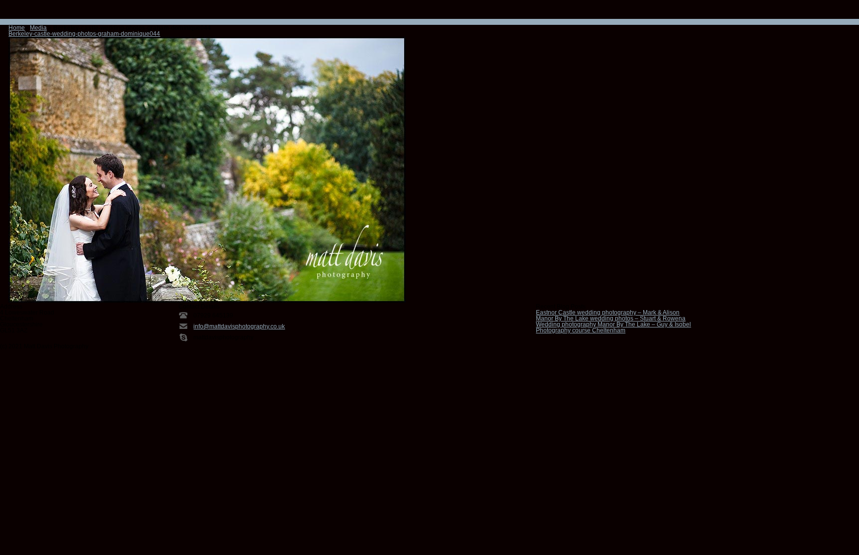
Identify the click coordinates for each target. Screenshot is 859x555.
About (131, 22)
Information (31, 22)
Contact (149, 22)
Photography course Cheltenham (580, 330)
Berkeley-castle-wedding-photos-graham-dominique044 (84, 33)
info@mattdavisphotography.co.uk (239, 326)
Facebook (19, 12)
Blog (166, 22)
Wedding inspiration (96, 22)
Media (38, 27)
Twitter (58, 12)
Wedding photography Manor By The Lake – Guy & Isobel (613, 324)
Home (8, 22)
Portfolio (58, 22)
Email (6, 12)
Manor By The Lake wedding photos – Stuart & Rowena (611, 318)
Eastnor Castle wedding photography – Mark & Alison (608, 312)
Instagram (32, 12)
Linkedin (45, 12)
